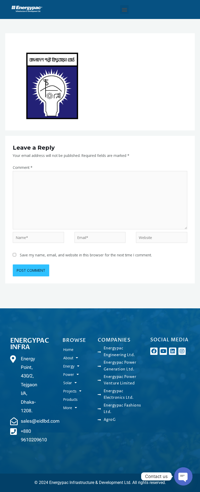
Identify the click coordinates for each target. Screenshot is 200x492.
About (68, 357)
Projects (70, 391)
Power (68, 374)
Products (70, 399)
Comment (23, 167)
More (67, 407)
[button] (124, 9)
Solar (67, 382)
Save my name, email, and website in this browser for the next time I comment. (86, 254)
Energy (68, 366)
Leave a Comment (28, 40)
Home (68, 349)
